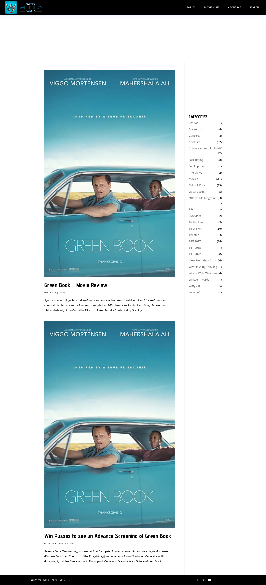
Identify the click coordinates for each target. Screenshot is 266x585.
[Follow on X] (203, 580)
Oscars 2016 (197, 192)
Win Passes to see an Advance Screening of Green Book (107, 535)
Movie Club (211, 8)
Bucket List (196, 129)
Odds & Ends (197, 185)
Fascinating (196, 160)
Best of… (194, 123)
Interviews (195, 172)
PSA (191, 209)
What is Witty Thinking (203, 267)
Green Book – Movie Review (75, 284)
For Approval (197, 166)
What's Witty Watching (203, 273)
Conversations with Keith (205, 148)
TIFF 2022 (195, 254)
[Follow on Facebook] (197, 580)
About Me (234, 8)
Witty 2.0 (194, 286)
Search (254, 8)
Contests (62, 543)
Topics (191, 8)
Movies (62, 292)
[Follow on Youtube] (209, 580)
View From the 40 (200, 260)
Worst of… (195, 292)
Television (195, 228)
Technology (196, 222)
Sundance (195, 216)
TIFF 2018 (195, 248)
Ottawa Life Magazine (202, 198)
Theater (194, 235)
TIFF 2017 (195, 241)
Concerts (194, 136)
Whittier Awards (199, 279)
